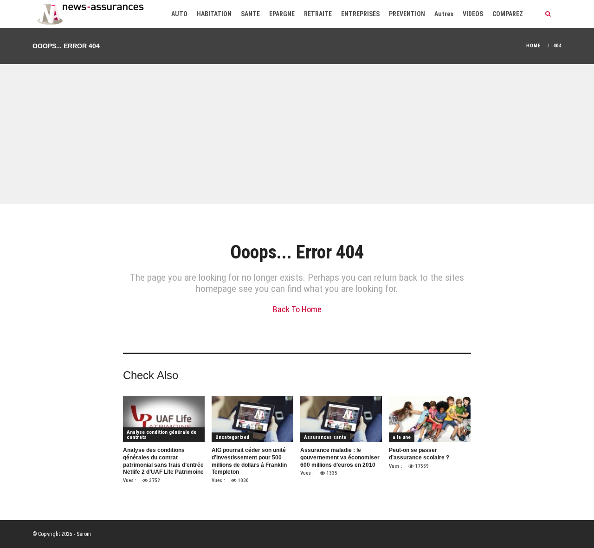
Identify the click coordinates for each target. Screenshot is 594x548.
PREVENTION (407, 14)
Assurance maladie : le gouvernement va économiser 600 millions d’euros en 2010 (340, 457)
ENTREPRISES (360, 14)
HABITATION (214, 14)
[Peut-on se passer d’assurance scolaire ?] (430, 419)
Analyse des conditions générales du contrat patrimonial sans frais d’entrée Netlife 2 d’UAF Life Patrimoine (163, 461)
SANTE (250, 14)
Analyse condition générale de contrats (161, 434)
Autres (443, 14)
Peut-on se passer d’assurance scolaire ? (419, 454)
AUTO (179, 14)
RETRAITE (318, 14)
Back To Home (297, 309)
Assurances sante (325, 437)
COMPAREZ (507, 14)
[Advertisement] (297, 134)
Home (533, 45)
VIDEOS (473, 14)
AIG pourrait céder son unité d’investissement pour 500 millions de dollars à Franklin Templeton (249, 461)
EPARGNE (282, 14)
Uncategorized (232, 437)
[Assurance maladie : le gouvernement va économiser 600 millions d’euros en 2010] (341, 419)
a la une (402, 437)
